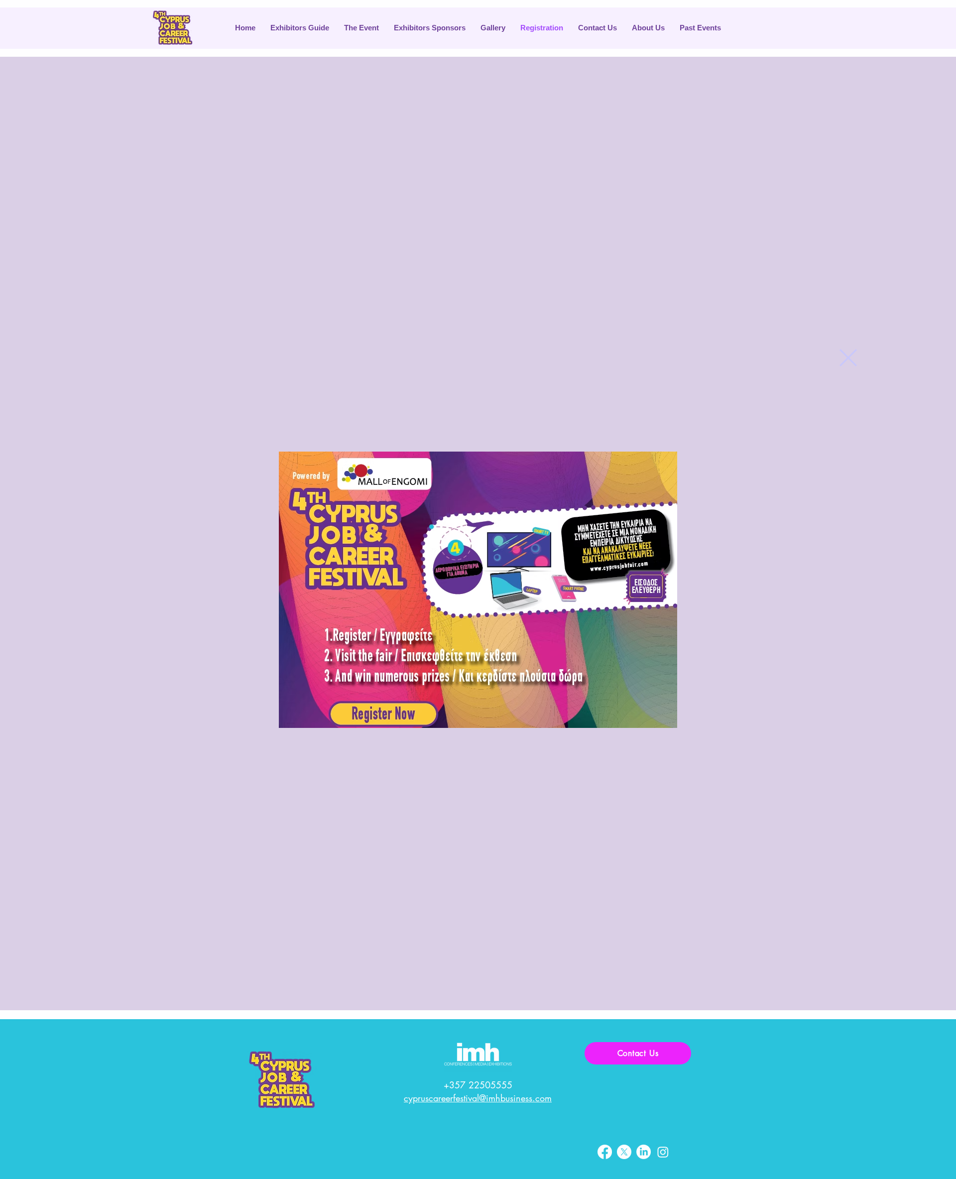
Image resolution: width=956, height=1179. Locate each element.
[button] (848, 358)
